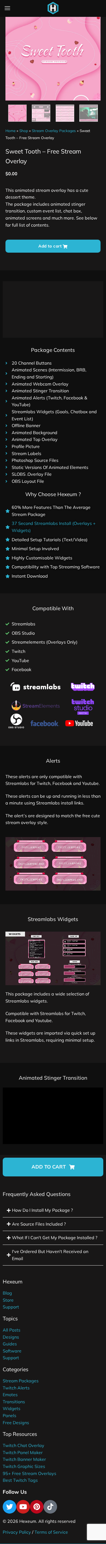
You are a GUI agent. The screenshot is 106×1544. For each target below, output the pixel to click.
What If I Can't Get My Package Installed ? (54, 1237)
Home (10, 130)
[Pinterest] (36, 1507)
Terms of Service (51, 1532)
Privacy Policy (17, 1532)
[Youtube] (23, 1507)
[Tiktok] (50, 1507)
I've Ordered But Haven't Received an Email (50, 1255)
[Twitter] (9, 1507)
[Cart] (66, 9)
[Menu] (7, 8)
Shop (23, 130)
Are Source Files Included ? (39, 1224)
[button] (53, 1167)
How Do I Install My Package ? (42, 1210)
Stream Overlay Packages (54, 130)
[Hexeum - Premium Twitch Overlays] (53, 8)
